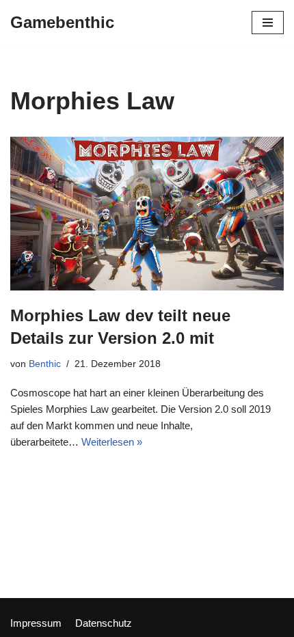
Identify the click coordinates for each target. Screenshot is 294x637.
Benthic (45, 364)
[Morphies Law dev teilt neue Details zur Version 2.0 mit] (147, 213)
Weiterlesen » (111, 442)
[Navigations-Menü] (268, 22)
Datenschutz (103, 623)
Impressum (36, 623)
